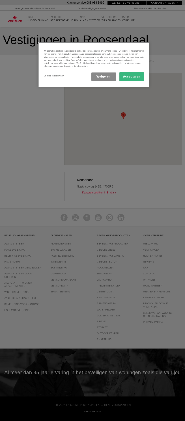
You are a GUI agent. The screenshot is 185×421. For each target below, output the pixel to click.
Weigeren (103, 76)
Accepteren (131, 76)
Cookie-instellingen (54, 76)
